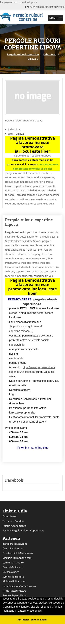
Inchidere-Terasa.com (14, 543)
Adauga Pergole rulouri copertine (45, 7)
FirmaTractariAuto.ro (14, 590)
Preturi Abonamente (14, 525)
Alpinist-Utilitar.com (14, 581)
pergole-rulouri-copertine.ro (40, 301)
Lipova (32, 58)
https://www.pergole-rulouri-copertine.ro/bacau (26, 328)
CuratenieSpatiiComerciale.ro (19, 585)
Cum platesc (9, 516)
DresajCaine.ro (10, 571)
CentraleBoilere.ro (12, 567)
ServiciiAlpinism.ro (13, 576)
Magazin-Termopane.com (17, 557)
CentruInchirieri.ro (13, 548)
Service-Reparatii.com (14, 595)
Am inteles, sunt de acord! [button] (33, 619)
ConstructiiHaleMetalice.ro (17, 553)
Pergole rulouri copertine (23, 54)
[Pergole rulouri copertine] (22, 16)
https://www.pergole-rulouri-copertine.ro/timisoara (32, 369)
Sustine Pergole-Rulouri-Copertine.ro (23, 530)
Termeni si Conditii (13, 521)
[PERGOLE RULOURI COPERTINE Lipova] (32, 97)
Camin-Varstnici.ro (13, 562)
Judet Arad (49, 54)
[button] (55, 18)
